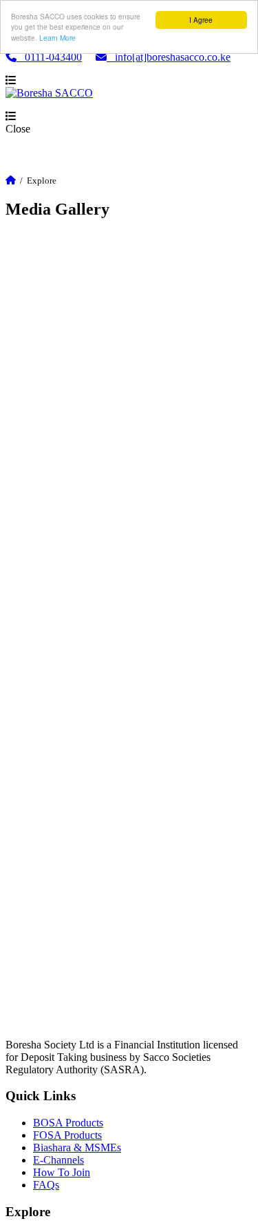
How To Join (61, 1172)
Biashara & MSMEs (77, 1147)
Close (18, 129)
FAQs (46, 1185)
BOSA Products (68, 1123)
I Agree (201, 19)
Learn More (57, 37)
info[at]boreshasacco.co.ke (168, 57)
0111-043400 (49, 57)
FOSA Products (67, 1135)
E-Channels (58, 1160)
